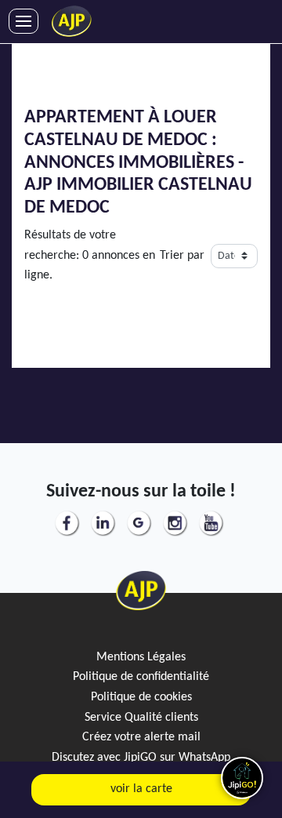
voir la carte (141, 789)
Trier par (182, 255)
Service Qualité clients (141, 717)
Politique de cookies (141, 697)
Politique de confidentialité (141, 677)
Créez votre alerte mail (141, 737)
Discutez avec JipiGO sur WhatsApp (141, 757)
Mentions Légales (141, 657)
